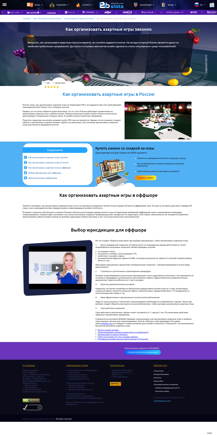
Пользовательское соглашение (166, 384)
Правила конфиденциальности (167, 388)
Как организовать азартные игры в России (48, 162)
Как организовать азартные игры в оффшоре (49, 168)
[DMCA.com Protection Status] (31, 401)
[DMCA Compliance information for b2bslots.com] (32, 410)
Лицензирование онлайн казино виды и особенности (123, 332)
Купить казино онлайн (108, 330)
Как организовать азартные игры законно (48, 157)
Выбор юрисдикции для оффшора (44, 173)
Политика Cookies (162, 391)
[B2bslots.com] (111, 5)
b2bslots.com (107, 323)
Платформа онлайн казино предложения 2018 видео (123, 339)
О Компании (159, 371)
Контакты (157, 378)
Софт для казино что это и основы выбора (118, 337)
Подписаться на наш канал (142, 352)
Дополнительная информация (42, 178)
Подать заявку (146, 178)
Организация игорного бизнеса (112, 334)
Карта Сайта (158, 381)
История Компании (161, 374)
